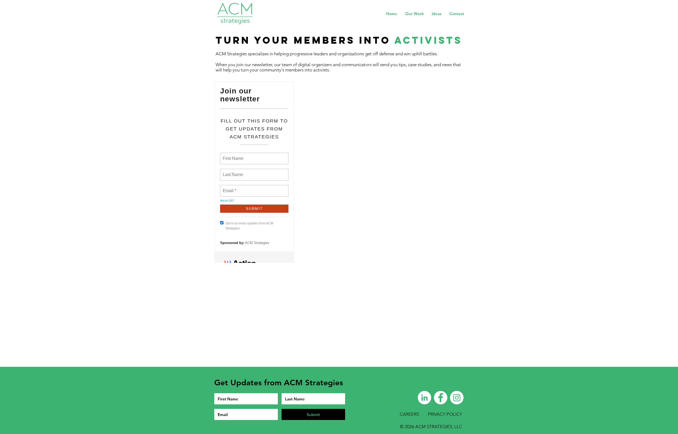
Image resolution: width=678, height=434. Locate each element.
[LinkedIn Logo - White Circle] (424, 397)
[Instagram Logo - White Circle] (456, 397)
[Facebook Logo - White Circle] (440, 397)
